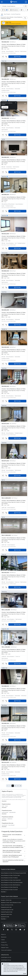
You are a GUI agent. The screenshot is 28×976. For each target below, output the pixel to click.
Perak (6, 805)
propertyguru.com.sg (6, 960)
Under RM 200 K (5, 812)
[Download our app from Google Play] (20, 925)
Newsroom (3, 937)
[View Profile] (14, 23)
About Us (3, 934)
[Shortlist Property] (25, 27)
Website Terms (4, 947)
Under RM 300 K (12, 812)
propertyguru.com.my (6, 957)
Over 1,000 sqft (11, 825)
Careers (3, 939)
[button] (2, 14)
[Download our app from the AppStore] (8, 925)
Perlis (3, 805)
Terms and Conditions (6, 950)
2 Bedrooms (9, 818)
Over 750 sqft (4, 825)
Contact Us (3, 942)
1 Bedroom (4, 818)
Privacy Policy (4, 945)
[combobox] (13, 6)
